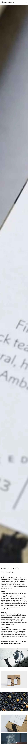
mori (6, 576)
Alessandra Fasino (7, 2)
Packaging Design (9, 572)
